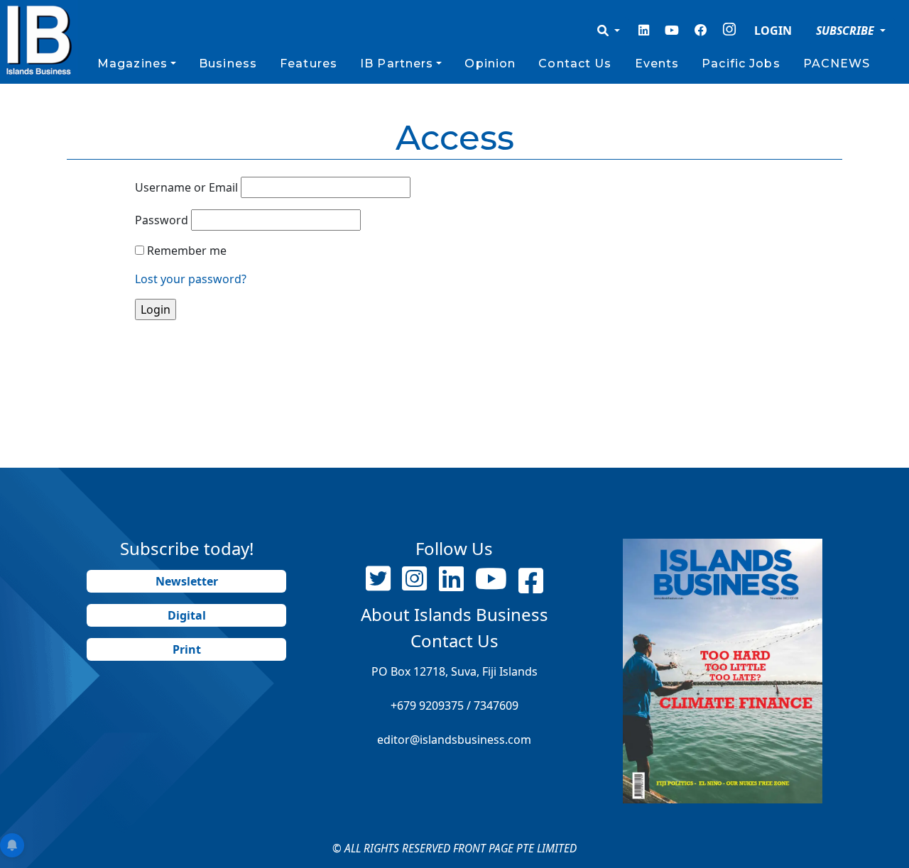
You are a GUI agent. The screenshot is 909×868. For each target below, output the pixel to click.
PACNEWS (837, 63)
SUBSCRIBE (846, 30)
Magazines (132, 63)
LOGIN (773, 30)
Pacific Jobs (741, 63)
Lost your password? (190, 279)
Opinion (490, 63)
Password (161, 220)
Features (308, 63)
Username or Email (186, 187)
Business (228, 63)
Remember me (187, 250)
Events (657, 63)
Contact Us (574, 63)
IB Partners (396, 63)
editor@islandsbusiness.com (454, 739)
